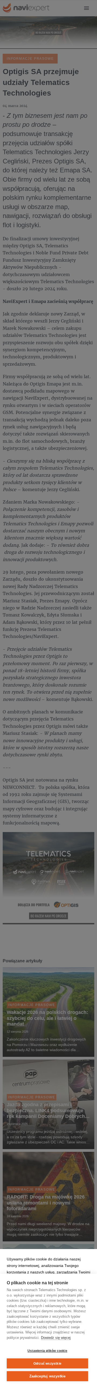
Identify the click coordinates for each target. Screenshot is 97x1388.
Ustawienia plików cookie (47, 1351)
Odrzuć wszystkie (47, 1363)
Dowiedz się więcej (56, 1338)
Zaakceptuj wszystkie (47, 1376)
